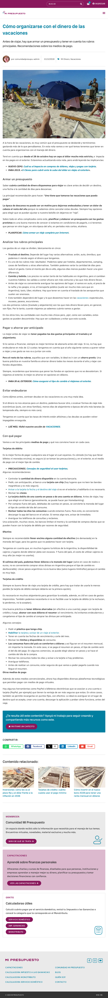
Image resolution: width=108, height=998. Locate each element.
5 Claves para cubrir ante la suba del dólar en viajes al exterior (55, 170)
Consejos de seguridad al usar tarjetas (47, 468)
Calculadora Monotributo (20, 977)
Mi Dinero (65, 59)
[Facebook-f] (89, 960)
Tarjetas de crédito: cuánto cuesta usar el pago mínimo (52, 791)
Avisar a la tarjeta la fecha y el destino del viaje (32, 489)
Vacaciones (75, 59)
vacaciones (82, 298)
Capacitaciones (13, 967)
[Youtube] (100, 960)
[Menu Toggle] (104, 13)
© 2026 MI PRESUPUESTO (14, 995)
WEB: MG (99, 995)
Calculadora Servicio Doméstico (23, 982)
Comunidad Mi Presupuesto (70, 967)
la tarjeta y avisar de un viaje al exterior (33, 632)
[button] (13, 746)
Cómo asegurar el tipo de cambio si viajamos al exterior (62, 381)
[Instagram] (95, 960)
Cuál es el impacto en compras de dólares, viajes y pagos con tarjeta (60, 166)
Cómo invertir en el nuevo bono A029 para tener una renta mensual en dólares (87, 793)
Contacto (60, 982)
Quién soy (60, 977)
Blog (58, 972)
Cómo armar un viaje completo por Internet (46, 232)
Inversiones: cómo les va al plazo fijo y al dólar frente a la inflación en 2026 (18, 793)
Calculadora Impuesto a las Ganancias (27, 972)
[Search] (81, 3)
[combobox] (62, 3)
